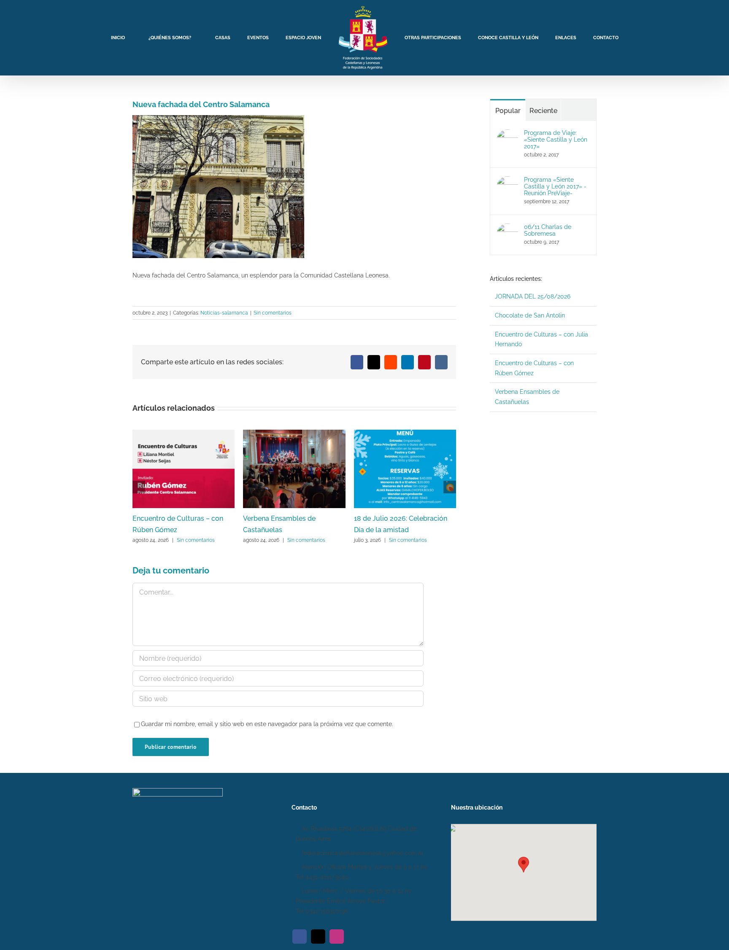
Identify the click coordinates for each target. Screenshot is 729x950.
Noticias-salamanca (224, 313)
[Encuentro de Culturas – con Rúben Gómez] (183, 433)
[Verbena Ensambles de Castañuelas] (294, 433)
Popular (508, 111)
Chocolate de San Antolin (530, 315)
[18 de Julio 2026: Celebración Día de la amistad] (405, 433)
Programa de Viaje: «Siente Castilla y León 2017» (555, 139)
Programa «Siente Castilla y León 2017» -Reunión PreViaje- (555, 186)
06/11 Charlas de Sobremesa (547, 230)
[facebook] (299, 936)
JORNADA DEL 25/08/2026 (532, 296)
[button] (523, 864)
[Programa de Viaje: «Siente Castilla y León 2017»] (507, 134)
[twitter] (318, 936)
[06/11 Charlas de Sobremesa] (507, 228)
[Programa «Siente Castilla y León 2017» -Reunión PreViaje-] (507, 181)
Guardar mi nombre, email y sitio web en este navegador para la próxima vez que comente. (267, 724)
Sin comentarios (273, 313)
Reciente (543, 111)
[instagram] (336, 936)
